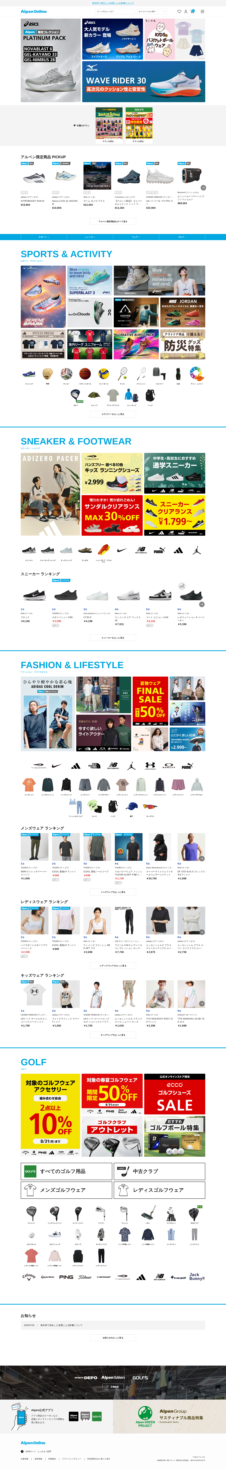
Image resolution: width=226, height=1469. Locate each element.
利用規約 (52, 1459)
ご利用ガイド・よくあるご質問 (37, 1451)
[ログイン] (186, 11)
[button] (203, 187)
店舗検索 (115, 1387)
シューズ (89, 237)
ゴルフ (181, 237)
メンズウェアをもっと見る (113, 892)
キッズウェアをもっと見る (113, 1035)
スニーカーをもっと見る (113, 638)
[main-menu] (202, 11)
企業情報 (24, 1459)
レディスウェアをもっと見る (113, 965)
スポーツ (43, 237)
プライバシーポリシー (71, 1459)
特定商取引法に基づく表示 (98, 1459)
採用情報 (38, 1459)
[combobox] (115, 11)
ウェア (135, 237)
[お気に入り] (179, 11)
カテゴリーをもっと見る (113, 414)
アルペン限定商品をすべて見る (113, 221)
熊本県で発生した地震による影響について (113, 3)
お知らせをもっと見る (113, 1338)
